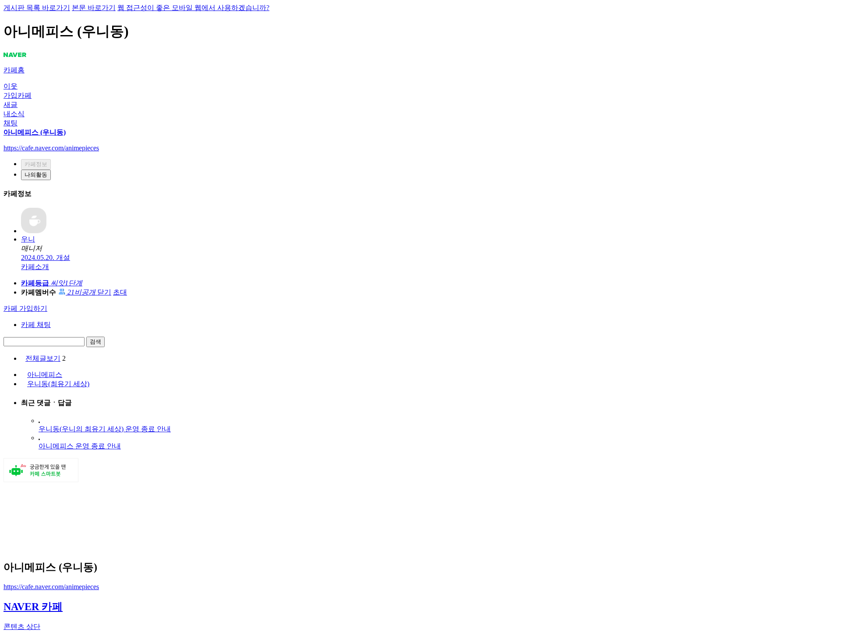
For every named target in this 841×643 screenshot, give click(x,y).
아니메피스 (44, 374)
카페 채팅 (36, 324)
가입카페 (18, 95)
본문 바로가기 (94, 7)
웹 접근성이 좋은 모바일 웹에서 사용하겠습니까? (193, 7)
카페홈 (14, 70)
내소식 (14, 113)
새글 (11, 104)
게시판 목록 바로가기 (37, 7)
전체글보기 (42, 358)
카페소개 (35, 266)
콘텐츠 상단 (22, 626)
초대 (120, 292)
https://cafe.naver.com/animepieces (51, 586)
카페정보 (36, 164)
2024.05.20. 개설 (45, 257)
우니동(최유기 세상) (58, 383)
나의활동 (36, 174)
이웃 (11, 86)
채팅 (11, 123)
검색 (95, 341)
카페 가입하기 (25, 308)
